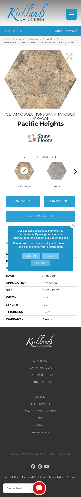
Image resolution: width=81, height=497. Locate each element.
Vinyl (40, 425)
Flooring (17, 39)
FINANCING (59, 201)
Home (7, 39)
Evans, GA (40, 360)
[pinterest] (40, 466)
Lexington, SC (40, 382)
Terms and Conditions (33, 477)
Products (35, 39)
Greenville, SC (41, 375)
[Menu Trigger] (71, 14)
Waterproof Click (40, 411)
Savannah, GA (40, 367)
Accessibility (11, 477)
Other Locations (66, 31)
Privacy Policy (56, 477)
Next (75, 171)
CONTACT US (22, 201)
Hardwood (40, 404)
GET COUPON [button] (40, 216)
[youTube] (47, 466)
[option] (56, 174)
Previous (6, 171)
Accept (31, 255)
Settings (40, 262)
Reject (50, 255)
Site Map (71, 477)
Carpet (40, 396)
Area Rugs (40, 432)
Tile (26, 39)
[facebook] (33, 466)
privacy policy (42, 243)
